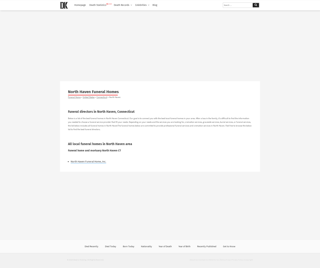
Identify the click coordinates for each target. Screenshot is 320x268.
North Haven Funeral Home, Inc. (88, 161)
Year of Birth (184, 246)
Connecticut (101, 97)
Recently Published (206, 246)
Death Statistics (97, 5)
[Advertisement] (160, 44)
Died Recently (91, 246)
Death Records (121, 5)
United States (88, 97)
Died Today (110, 246)
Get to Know (229, 246)
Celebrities (141, 5)
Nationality (146, 246)
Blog (154, 5)
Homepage (80, 5)
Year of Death (165, 246)
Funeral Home (74, 97)
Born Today (128, 246)
